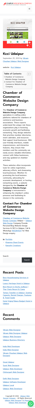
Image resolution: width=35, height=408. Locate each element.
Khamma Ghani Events (15, 242)
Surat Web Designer (11, 365)
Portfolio (9, 239)
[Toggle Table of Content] (28, 74)
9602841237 (17, 230)
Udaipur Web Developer (12, 369)
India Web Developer (11, 346)
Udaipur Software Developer (14, 382)
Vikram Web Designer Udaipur (15, 333)
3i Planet (26, 400)
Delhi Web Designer (11, 378)
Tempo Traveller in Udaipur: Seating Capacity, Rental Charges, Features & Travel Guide (17, 295)
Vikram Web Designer (12, 330)
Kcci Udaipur (16, 67)
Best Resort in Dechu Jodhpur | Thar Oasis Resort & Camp (15, 288)
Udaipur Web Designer (12, 336)
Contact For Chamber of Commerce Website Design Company (16, 84)
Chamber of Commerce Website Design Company (15, 78)
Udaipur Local (8, 385)
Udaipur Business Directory (14, 340)
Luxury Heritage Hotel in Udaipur (16, 283)
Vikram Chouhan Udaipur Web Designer (15, 354)
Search (5, 256)
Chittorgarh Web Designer (13, 372)
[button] (31, 404)
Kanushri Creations (13, 245)
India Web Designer (11, 350)
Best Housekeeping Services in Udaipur (15, 278)
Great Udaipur (8, 362)
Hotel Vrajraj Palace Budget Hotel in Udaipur (17, 302)
